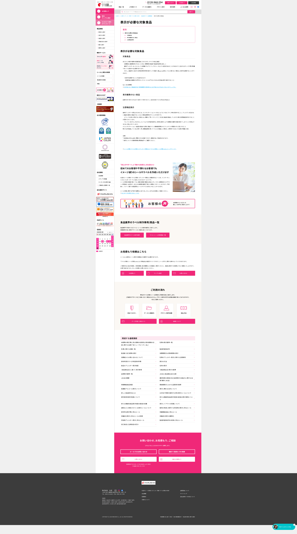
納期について (177, 321)
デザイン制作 (161, 7)
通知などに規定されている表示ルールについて (136, 408)
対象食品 (129, 35)
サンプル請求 (158, 273)
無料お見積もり (176, 459)
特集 (98, 84)
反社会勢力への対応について (187, 496)
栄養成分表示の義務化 (167, 416)
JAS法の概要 (125, 378)
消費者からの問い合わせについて (132, 357)
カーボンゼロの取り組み (105, 182)
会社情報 (193, 2)
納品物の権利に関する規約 (189, 516)
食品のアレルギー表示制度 (130, 366)
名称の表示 (163, 366)
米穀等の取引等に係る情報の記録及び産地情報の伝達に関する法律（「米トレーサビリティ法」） (137, 343)
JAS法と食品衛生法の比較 (168, 374)
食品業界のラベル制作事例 (132, 235)
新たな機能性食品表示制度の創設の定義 (134, 404)
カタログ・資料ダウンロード (106, 23)
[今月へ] (110, 232)
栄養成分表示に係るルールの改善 (132, 416)
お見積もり (182, 2)
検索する (191, 12)
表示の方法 (163, 361)
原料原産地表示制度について (130, 397)
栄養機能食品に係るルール (168, 412)
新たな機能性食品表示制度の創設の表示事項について (176, 398)
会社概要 (101, 175)
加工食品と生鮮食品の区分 (130, 424)
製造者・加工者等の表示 (128, 353)
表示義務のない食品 (132, 37)
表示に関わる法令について (168, 389)
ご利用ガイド (133, 7)
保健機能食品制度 (127, 385)
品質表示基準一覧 (127, 374)
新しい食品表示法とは (128, 393)
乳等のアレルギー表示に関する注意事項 (173, 357)
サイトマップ (183, 493)
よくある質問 (184, 7)
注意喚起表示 (130, 40)
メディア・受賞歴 (103, 179)
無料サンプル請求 (106, 17)
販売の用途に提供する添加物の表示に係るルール (175, 408)
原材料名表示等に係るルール (130, 412)
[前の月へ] (107, 232)
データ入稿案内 (146, 7)
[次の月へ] (112, 232)
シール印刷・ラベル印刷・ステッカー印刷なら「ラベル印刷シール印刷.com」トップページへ (150, 149)
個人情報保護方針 (177, 516)
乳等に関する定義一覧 (128, 349)
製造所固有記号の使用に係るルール (171, 420)
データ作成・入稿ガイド (138, 321)
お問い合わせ (170, 2)
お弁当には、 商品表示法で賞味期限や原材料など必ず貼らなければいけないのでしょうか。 (150, 87)
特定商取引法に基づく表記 (166, 516)
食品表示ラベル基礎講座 (146, 16)
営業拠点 (144, 496)
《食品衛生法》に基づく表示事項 (131, 370)
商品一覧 (121, 7)
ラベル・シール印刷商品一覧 (158, 235)
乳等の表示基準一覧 (166, 342)
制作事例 (172, 7)
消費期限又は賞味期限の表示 (169, 353)
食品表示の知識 (101, 80)
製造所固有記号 (165, 349)
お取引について (146, 499)
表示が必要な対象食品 (131, 33)
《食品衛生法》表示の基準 (168, 370)
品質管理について (184, 490)
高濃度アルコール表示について (131, 389)
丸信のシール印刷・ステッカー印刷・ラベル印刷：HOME (128, 16)
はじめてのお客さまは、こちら (130, 193)
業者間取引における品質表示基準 (170, 385)
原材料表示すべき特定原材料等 (131, 361)
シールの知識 (100, 76)
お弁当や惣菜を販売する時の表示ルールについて (175, 393)
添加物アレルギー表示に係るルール (132, 420)
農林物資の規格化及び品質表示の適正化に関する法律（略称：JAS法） (176, 379)
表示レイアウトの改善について (170, 404)
